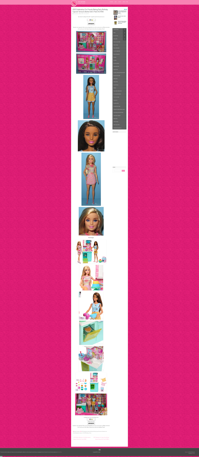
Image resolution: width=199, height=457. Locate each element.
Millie (86, 432)
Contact (119, 1)
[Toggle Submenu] (124, 29)
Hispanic (81, 432)
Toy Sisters (81, 2)
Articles (124, 1)
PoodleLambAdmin (76, 13)
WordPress (193, 453)
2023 (82, 431)
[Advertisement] (119, 149)
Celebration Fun (104, 431)
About (116, 1)
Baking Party (85, 431)
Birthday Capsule (96, 431)
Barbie (75, 431)
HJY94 (84, 432)
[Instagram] (99, 449)
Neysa (88, 432)
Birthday (91, 431)
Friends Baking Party (76, 432)
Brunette (100, 431)
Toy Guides (111, 1)
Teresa (90, 432)
